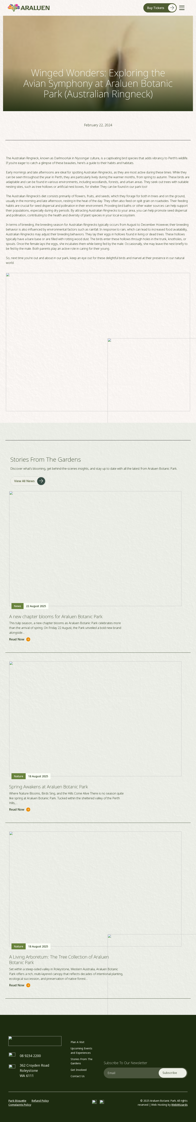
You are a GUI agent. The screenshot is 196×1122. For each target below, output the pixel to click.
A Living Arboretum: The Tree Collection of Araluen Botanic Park (59, 959)
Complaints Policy (19, 1104)
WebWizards (179, 1104)
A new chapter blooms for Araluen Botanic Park (55, 616)
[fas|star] (94, 1102)
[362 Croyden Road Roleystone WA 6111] (14, 1068)
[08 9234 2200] (14, 1056)
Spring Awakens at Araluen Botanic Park (48, 786)
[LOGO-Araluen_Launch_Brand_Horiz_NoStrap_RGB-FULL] (29, 8)
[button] (182, 8)
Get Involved (79, 1070)
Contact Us (78, 1076)
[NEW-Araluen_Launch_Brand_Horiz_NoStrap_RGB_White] (34, 1041)
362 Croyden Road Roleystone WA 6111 (34, 1070)
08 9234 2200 (30, 1055)
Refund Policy (40, 1100)
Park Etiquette (17, 1100)
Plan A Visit (77, 1042)
